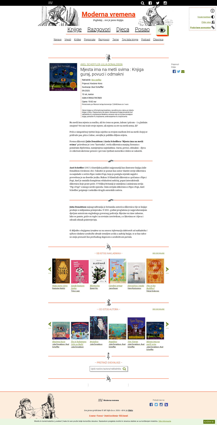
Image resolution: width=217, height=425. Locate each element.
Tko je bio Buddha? (152, 288)
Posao (142, 29)
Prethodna (49, 270)
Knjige (74, 29)
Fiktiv (130, 410)
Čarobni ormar (115, 286)
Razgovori (99, 29)
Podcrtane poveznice (200, 27)
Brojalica (96, 342)
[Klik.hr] (166, 405)
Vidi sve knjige (158, 253)
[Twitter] (157, 3)
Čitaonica (158, 39)
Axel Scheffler (90, 64)
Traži (124, 369)
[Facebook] (150, 3)
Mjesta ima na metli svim (154, 345)
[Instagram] (165, 3)
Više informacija (164, 421)
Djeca (122, 29)
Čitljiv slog (206, 22)
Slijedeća (167, 270)
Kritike (77, 39)
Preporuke (89, 39)
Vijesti (68, 39)
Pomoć (100, 416)
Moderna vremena (108, 14)
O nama (92, 416)
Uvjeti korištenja (111, 416)
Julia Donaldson (112, 64)
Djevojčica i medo (136, 286)
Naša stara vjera (59, 286)
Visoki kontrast (204, 17)
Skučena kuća (60, 344)
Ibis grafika (96, 80)
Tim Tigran (136, 344)
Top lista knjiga (130, 39)
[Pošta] (182, 71)
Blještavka (95, 286)
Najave (58, 39)
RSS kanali (123, 416)
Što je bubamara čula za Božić (78, 344)
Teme (115, 39)
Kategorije (162, 30)
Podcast (145, 39)
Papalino (117, 344)
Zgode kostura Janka (77, 288)
